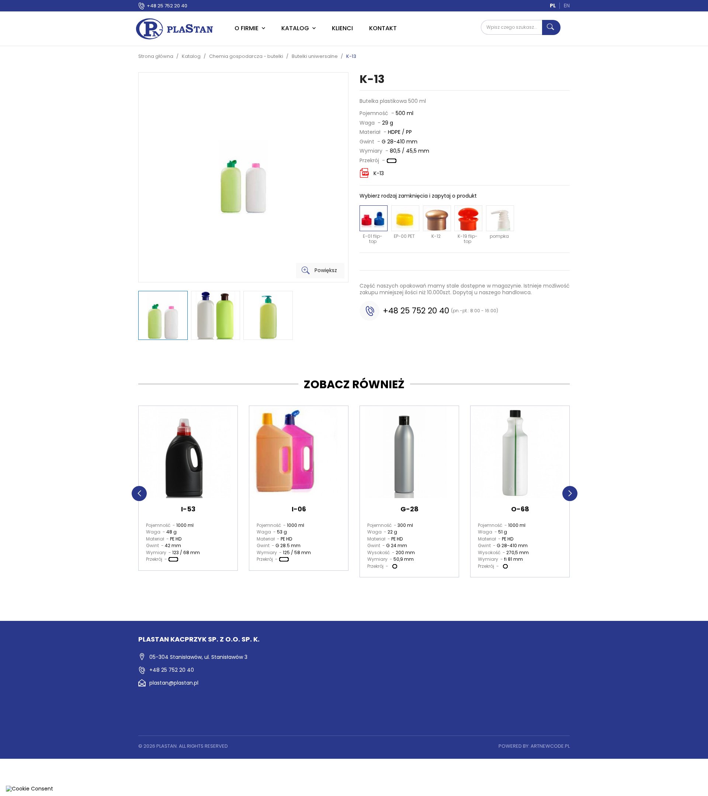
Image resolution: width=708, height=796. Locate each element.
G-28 (409, 509)
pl (553, 5)
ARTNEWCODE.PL (550, 746)
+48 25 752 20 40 (167, 6)
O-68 (520, 509)
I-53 (188, 509)
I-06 (299, 509)
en (567, 5)
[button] (139, 493)
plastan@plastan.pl (173, 682)
